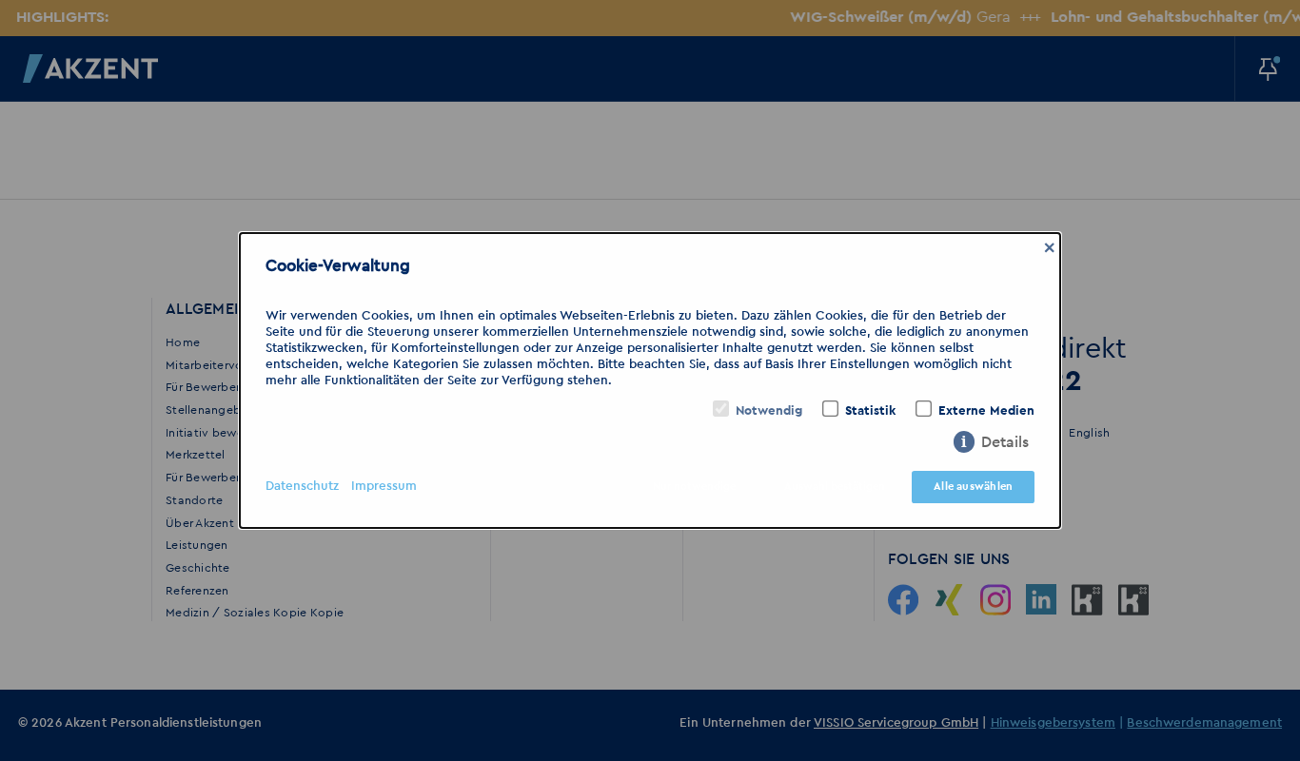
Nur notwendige (694, 486)
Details (1005, 442)
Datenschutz (302, 486)
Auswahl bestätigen (834, 486)
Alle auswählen (973, 486)
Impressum (384, 486)
